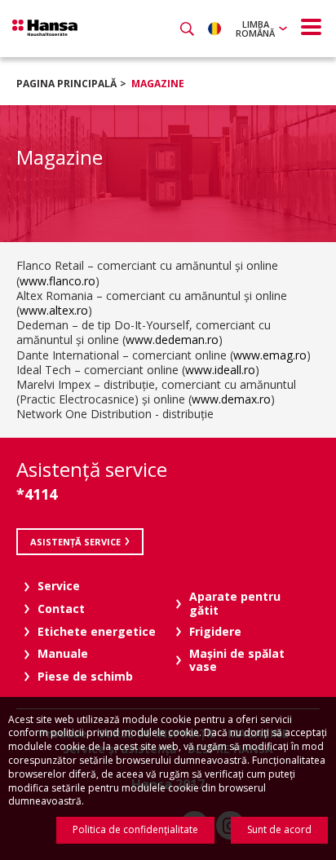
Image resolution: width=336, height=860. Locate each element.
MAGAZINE (157, 83)
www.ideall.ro (220, 369)
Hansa (44, 28)
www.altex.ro (54, 310)
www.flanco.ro (57, 281)
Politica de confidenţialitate (135, 829)
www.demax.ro (231, 399)
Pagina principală (66, 83)
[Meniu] (311, 27)
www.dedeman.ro (172, 339)
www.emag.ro (270, 355)
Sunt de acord (279, 829)
